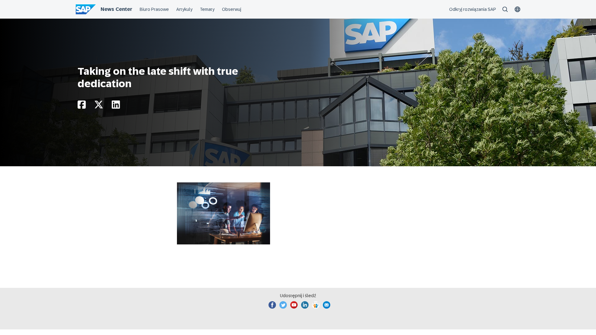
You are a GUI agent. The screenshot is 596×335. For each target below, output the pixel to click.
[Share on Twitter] (98, 106)
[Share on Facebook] (82, 106)
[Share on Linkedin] (116, 106)
